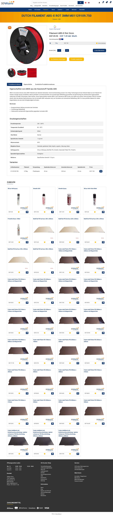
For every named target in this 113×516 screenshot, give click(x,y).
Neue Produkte (63, 5)
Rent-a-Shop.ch (58, 513)
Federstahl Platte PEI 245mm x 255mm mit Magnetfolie (42, 280)
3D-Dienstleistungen (79, 469)
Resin (53, 9)
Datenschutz (44, 479)
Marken (42, 494)
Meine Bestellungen (79, 479)
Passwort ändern (79, 481)
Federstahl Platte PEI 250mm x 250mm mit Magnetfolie (67, 280)
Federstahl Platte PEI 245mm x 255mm (17, 371)
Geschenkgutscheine (46, 474)
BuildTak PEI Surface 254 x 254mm (94, 219)
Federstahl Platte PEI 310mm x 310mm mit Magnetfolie (17, 310)
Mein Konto (77, 477)
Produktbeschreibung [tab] (14, 84)
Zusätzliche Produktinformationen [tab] (45, 84)
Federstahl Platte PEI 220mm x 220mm (67, 340)
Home (30, 9)
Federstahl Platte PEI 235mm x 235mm (93, 340)
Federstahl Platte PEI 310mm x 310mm (93, 371)
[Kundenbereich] (100, 2)
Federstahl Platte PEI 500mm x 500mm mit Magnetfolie (17, 340)
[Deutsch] (85, 3)
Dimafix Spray (62, 188)
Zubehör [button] (60, 9)
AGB (42, 476)
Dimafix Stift (36, 188)
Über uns (43, 469)
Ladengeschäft (37, 5)
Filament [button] (45, 9)
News (42, 487)
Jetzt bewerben (79, 5)
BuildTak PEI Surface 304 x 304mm (18, 249)
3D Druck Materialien (46, 492)
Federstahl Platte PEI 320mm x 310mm (17, 401)
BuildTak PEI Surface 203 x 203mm (43, 219)
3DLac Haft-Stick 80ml (90, 188)
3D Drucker (37, 9)
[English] (89, 3)
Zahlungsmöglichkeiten (46, 468)
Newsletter (44, 5)
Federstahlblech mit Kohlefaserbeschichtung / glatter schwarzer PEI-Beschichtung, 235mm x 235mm (17, 433)
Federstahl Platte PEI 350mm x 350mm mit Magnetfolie (67, 310)
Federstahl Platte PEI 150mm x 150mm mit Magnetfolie (67, 250)
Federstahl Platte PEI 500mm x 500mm (93, 401)
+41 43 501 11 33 (15, 484)
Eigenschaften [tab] (28, 84)
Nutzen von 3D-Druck (46, 490)
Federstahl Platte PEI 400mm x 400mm (67, 401)
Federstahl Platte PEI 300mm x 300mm (67, 371)
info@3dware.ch (13, 483)
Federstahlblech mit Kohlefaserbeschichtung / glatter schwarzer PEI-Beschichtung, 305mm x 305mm (68, 433)
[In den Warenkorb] (27, 212)
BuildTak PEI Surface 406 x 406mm (43, 249)
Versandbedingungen (54, 5)
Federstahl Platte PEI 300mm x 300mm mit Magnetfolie (93, 280)
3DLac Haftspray (12, 188)
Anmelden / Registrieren (80, 476)
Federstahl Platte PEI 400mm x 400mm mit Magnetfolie (93, 310)
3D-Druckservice (78, 468)
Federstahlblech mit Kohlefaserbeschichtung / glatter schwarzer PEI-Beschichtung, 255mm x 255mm (43, 433)
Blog (31, 5)
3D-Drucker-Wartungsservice (82, 466)
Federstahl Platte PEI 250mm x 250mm (42, 371)
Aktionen (74, 9)
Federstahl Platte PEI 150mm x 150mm (42, 340)
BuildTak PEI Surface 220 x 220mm (68, 219)
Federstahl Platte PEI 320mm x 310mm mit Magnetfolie (42, 310)
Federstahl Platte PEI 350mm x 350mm (42, 401)
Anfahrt (43, 472)
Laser (67, 9)
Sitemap (43, 480)
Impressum (43, 477)
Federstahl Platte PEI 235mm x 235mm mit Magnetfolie (17, 280)
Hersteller (82, 9)
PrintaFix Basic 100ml (14, 219)
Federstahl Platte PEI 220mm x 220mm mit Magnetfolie (93, 250)
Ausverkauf (71, 5)
